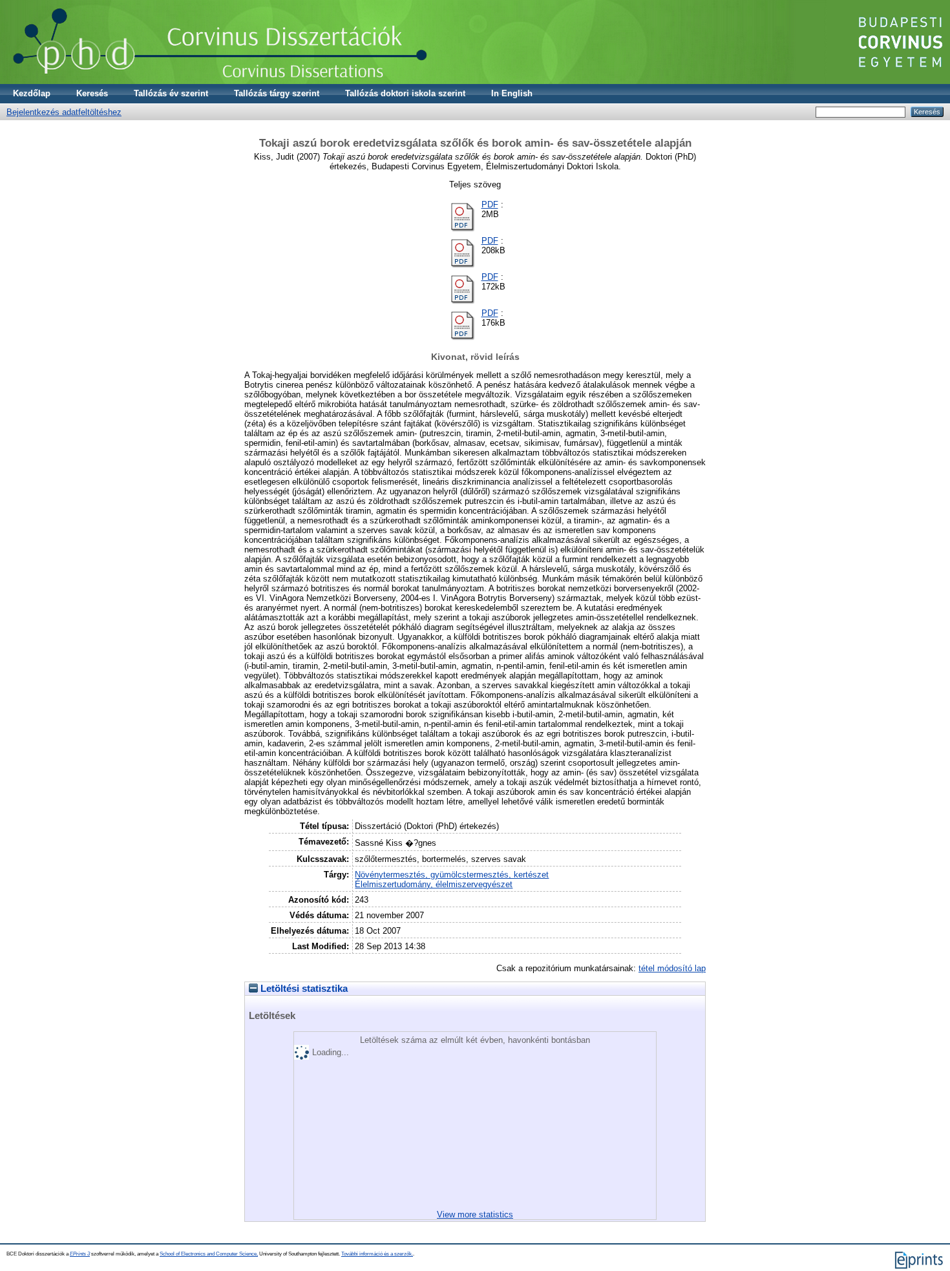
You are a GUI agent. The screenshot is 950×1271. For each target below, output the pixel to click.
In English (512, 93)
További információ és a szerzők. (377, 1254)
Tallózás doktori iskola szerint (405, 93)
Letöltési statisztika (303, 988)
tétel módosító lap (672, 968)
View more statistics (475, 1214)
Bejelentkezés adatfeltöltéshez (63, 112)
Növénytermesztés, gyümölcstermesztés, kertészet (452, 874)
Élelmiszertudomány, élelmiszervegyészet (433, 884)
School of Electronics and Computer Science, (209, 1254)
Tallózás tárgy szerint (276, 93)
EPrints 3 (80, 1254)
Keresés (92, 93)
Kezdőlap (31, 93)
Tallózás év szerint (171, 93)
